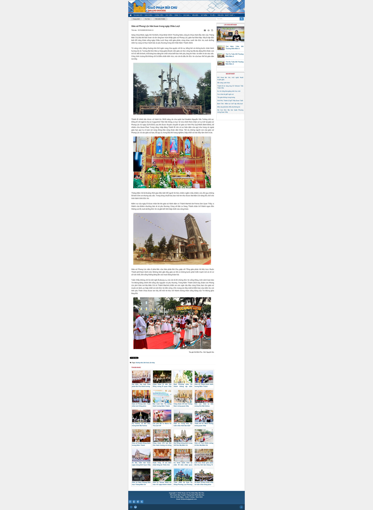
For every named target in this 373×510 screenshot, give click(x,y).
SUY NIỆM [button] (204, 15)
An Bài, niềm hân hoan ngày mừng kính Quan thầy (141, 464)
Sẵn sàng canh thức (223, 83)
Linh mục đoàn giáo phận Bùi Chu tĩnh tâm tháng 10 (204, 464)
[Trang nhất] (131, 15)
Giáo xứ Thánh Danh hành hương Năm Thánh (204, 385)
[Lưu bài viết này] (212, 30)
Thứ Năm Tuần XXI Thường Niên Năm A (235, 48)
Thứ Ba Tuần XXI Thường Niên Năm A (235, 63)
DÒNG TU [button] (178, 15)
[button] (230, 34)
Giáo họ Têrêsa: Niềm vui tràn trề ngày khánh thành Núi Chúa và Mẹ (162, 484)
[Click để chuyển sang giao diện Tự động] (131, 507)
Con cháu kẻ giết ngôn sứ (225, 94)
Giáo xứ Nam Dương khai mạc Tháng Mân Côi (141, 483)
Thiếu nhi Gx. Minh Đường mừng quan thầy (204, 425)
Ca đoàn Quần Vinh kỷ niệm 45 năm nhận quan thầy (183, 465)
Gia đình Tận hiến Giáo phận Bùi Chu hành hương (141, 385)
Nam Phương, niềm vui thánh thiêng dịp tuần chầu (183, 386)
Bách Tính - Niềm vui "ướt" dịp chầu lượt (230, 104)
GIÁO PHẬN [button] (148, 15)
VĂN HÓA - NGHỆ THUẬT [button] (225, 15)
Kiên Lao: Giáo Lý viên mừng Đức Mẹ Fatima (204, 405)
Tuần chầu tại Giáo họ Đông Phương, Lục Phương (183, 483)
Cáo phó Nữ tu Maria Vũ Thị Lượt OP (162, 425)
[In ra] (209, 30)
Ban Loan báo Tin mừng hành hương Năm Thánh (162, 405)
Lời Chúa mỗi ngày (230, 25)
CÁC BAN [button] (186, 15)
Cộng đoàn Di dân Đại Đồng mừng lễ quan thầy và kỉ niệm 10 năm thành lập (162, 387)
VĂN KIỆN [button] (195, 15)
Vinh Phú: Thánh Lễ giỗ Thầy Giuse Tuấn (230, 100)
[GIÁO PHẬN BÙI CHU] (153, 7)
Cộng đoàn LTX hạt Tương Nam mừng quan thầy (183, 405)
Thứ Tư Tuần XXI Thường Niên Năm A (235, 55)
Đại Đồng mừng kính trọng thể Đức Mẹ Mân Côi (183, 444)
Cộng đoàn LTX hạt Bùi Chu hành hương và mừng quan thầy (162, 445)
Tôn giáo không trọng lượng (226, 97)
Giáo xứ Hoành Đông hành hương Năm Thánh (141, 444)
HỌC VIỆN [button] (169, 15)
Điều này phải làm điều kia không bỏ (228, 107)
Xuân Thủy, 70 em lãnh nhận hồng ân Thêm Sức (162, 464)
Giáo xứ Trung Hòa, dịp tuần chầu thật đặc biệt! (183, 425)
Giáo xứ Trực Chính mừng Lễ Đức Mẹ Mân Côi (204, 444)
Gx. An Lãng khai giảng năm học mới (228, 91)
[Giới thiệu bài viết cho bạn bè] (205, 30)
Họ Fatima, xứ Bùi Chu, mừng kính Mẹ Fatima (141, 425)
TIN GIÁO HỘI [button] (137, 15)
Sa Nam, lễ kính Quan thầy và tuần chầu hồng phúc (204, 483)
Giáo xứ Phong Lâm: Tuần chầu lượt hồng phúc (141, 405)
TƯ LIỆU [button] (212, 15)
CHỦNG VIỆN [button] (159, 15)
